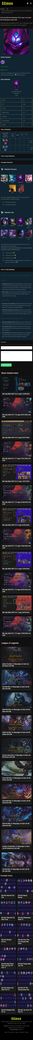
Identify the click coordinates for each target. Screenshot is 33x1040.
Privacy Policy (11, 1032)
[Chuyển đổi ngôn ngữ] (27, 3)
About (6, 1032)
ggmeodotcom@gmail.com (18, 1027)
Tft (7, 9)
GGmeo (2, 9)
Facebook (21, 1032)
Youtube (26, 1032)
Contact (17, 1032)
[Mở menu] (31, 3)
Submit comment (6, 364)
